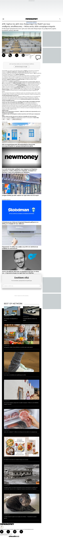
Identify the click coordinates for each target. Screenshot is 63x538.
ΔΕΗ (35, 73)
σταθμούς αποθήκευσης (12, 72)
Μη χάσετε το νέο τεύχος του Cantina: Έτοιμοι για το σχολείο (16, 459)
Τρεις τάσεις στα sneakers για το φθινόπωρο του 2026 (15, 375)
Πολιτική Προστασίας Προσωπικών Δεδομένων (14, 529)
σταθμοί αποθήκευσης (16, 119)
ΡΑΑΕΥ (8, 119)
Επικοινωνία (31, 529)
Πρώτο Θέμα (36, 117)
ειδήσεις (13, 117)
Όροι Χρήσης (2, 529)
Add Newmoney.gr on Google (21, 66)
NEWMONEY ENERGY (31, 22)
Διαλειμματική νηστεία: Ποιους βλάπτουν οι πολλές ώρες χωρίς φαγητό (18, 347)
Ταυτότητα (26, 529)
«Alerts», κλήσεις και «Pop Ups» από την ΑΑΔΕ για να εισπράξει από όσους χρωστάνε (19, 116)
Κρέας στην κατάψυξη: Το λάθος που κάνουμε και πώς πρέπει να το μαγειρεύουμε (20, 432)
